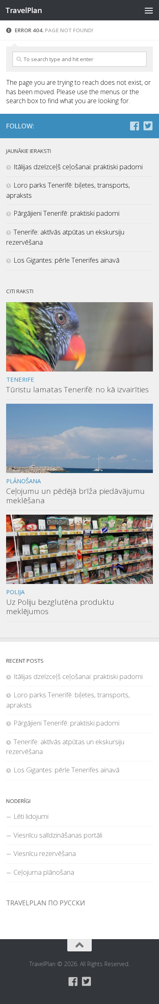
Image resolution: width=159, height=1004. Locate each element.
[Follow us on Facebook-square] (134, 126)
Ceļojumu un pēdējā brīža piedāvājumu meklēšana (75, 496)
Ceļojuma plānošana (43, 872)
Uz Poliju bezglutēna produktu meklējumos (60, 607)
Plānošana (23, 481)
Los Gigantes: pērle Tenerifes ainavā (66, 260)
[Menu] (149, 10)
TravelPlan (23, 10)
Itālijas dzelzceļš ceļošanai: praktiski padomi (78, 166)
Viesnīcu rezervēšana (44, 853)
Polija (15, 592)
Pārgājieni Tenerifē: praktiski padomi (66, 213)
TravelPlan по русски (45, 902)
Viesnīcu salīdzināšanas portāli (57, 835)
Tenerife (20, 379)
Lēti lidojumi (31, 816)
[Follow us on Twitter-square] (148, 126)
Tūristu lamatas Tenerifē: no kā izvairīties (77, 389)
